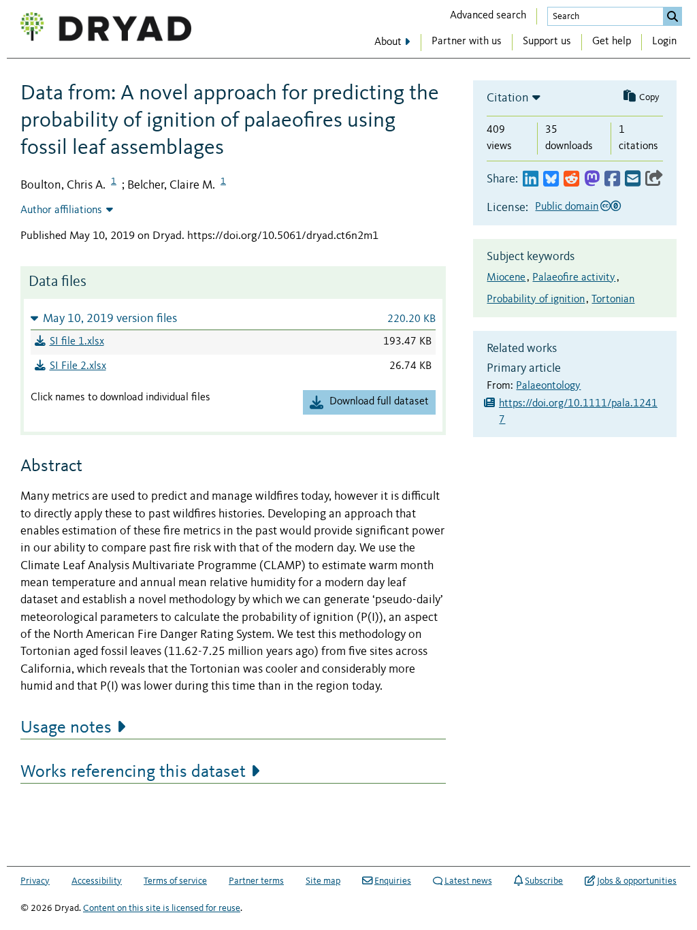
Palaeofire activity (573, 277)
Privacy (35, 881)
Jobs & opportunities (637, 881)
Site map (323, 881)
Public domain (566, 207)
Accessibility (96, 881)
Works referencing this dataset (133, 772)
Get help (611, 41)
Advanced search (488, 15)
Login (664, 41)
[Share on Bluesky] (551, 179)
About (388, 42)
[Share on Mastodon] (592, 179)
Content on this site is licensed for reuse (161, 908)
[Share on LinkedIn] (530, 179)
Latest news (468, 881)
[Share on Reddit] (571, 179)
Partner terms (256, 881)
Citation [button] (508, 98)
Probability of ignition (536, 299)
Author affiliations (61, 210)
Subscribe (544, 881)
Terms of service (175, 881)
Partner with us (467, 41)
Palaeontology (548, 386)
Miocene (506, 277)
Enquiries (392, 881)
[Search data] (672, 16)
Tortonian (612, 299)
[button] (233, 318)
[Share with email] (633, 179)
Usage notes (66, 728)
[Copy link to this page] (654, 179)
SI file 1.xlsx (77, 341)
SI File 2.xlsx (78, 366)
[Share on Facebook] (612, 179)
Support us (547, 41)
